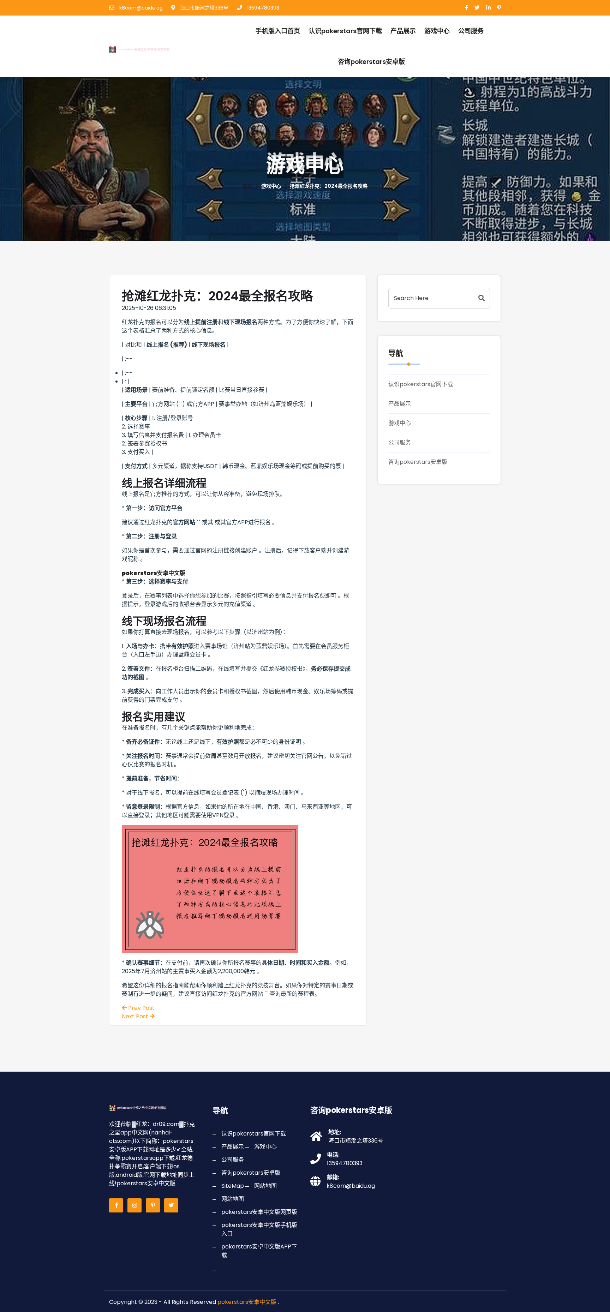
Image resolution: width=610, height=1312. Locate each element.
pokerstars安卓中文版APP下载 (259, 1250)
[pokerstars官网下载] (147, 48)
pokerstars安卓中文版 (246, 1302)
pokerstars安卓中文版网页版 (259, 1212)
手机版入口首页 (278, 30)
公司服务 (471, 30)
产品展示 (403, 30)
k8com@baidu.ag (140, 7)
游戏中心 (437, 30)
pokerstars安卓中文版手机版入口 (259, 1229)
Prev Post (141, 1008)
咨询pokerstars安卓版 (371, 61)
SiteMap (232, 1186)
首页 (247, 186)
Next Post (136, 1016)
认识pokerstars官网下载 (345, 30)
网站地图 (265, 1186)
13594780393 (262, 7)
